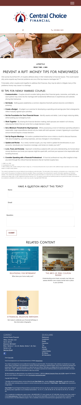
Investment (45, 339)
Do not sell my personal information (37, 375)
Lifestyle (44, 349)
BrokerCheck (39, 360)
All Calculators (46, 355)
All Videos (45, 353)
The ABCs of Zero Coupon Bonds (58, 274)
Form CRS (10, 357)
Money (44, 347)
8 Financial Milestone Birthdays (22, 317)
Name (10, 190)
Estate (44, 341)
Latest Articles (46, 351)
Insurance (45, 343)
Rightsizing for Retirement (23, 273)
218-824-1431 (59, 30)
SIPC (53, 381)
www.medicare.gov (13, 396)
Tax (43, 345)
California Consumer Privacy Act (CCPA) (55, 373)
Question (9, 215)
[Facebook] (4, 353)
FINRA (50, 381)
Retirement (45, 337)
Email (10, 202)
